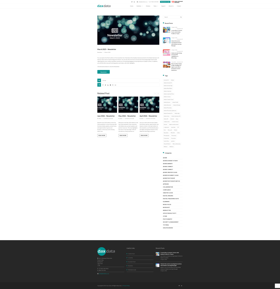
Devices (165, 124)
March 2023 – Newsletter (106, 49)
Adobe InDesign (176, 105)
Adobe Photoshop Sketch (171, 181)
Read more (102, 135)
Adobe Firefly (175, 102)
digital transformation (173, 124)
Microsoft (170, 130)
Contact (179, 6)
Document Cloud (131, 261)
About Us (171, 6)
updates (173, 141)
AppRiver (166, 184)
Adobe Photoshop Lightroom (170, 110)
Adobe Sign (177, 113)
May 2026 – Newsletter (127, 116)
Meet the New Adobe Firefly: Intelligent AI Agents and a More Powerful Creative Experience (176, 67)
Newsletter (99, 52)
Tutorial (166, 225)
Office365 (173, 132)
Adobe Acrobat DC (168, 82)
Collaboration (167, 121)
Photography (166, 135)
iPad (165, 130)
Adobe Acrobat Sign (168, 85)
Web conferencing (176, 143)
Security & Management (171, 222)
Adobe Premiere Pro (168, 113)
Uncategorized (168, 227)
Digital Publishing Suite (171, 198)
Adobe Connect (167, 96)
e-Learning (130, 257)
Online (178, 132)
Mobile (175, 130)
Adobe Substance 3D (175, 116)
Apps (177, 118)
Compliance (167, 190)
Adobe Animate (168, 163)
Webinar (165, 146)
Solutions (139, 6)
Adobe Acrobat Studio (170, 160)
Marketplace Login (165, 1)
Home (131, 6)
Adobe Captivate (167, 91)
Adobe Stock (166, 116)
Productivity (166, 138)
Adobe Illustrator (167, 105)
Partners (148, 6)
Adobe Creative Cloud (168, 99)
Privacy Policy (126, 285)
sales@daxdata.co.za (142, 1)
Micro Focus (167, 204)
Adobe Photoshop (168, 107)
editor (100, 118)
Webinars (172, 146)
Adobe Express (167, 102)
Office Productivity (169, 213)
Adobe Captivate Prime (169, 94)
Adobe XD (166, 118)
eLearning (173, 127)
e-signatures (166, 127)
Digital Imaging (168, 195)
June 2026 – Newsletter (106, 116)
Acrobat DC (166, 80)
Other (165, 216)
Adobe (172, 80)
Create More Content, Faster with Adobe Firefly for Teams (176, 32)
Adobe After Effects (168, 88)
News (155, 6)
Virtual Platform (167, 143)
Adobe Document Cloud (170, 175)
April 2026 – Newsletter (148, 116)
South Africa (166, 141)
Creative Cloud (175, 121)
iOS (178, 127)
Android (172, 118)
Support (163, 6)
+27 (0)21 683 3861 (154, 1)
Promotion (173, 138)
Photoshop (174, 135)
